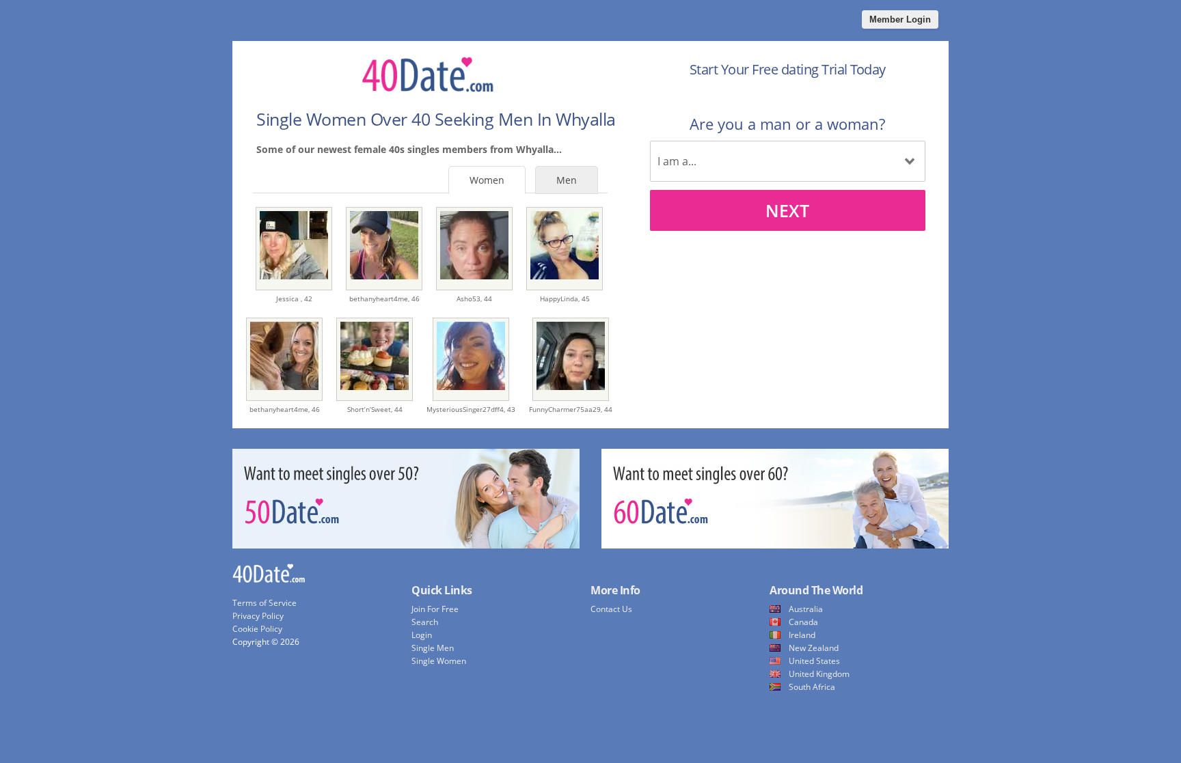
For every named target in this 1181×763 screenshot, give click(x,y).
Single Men (432, 648)
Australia (806, 609)
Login (421, 635)
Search (424, 622)
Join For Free (435, 609)
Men (566, 180)
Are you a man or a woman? (787, 123)
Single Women (438, 661)
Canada (803, 622)
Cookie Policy (257, 629)
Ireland (802, 635)
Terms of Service (264, 603)
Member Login (900, 19)
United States (814, 661)
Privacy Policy (258, 616)
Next (787, 210)
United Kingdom (819, 674)
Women (487, 180)
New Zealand (814, 648)
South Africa (812, 687)
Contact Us (611, 609)
